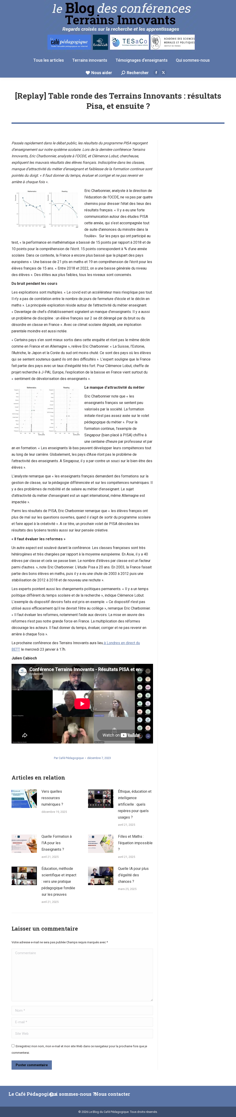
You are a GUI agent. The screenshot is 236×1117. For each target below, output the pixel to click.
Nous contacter (112, 1094)
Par (69, 758)
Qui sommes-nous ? (72, 1094)
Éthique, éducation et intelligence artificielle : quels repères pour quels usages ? (134, 804)
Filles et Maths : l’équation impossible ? (135, 843)
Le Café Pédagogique (33, 1094)
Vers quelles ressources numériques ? (52, 798)
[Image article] (24, 798)
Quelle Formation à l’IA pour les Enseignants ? (56, 843)
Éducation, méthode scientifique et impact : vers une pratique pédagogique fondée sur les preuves (58, 881)
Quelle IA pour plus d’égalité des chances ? (133, 875)
